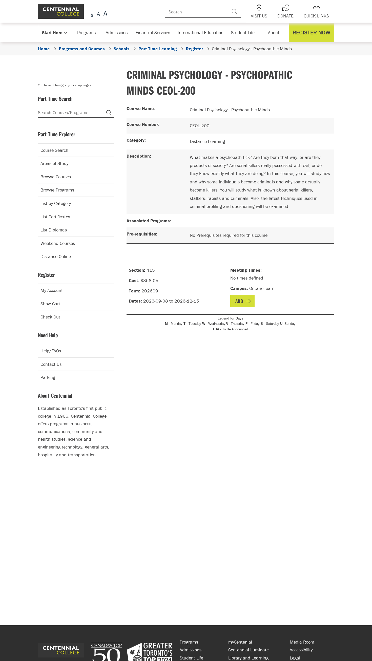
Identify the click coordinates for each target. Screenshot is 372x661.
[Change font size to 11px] (104, 14)
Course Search (54, 150)
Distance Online (55, 256)
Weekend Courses (57, 243)
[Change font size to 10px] (98, 14)
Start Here (52, 32)
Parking (47, 377)
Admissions (119, 32)
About (275, 32)
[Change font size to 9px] (92, 14)
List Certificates (55, 217)
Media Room (302, 642)
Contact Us (50, 364)
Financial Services (155, 32)
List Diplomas (53, 230)
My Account (51, 290)
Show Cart (50, 304)
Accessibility (301, 650)
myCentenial (240, 642)
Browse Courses (55, 177)
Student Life (242, 32)
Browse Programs (57, 190)
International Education (200, 32)
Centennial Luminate (248, 650)
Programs (87, 32)
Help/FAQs (50, 351)
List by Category (55, 203)
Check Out (50, 317)
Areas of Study (54, 163)
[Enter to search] (242, 11)
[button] (312, 32)
